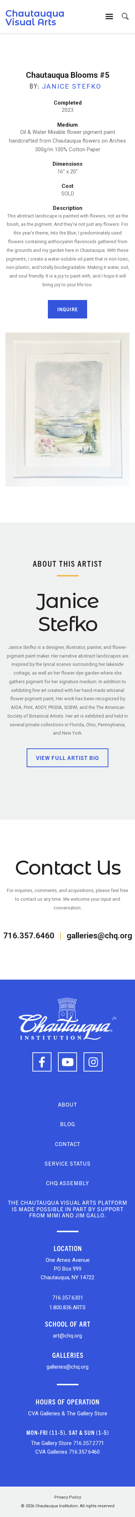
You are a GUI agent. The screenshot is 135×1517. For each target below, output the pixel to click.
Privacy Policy (67, 1497)
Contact (67, 1143)
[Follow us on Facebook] (41, 1062)
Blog (67, 1123)
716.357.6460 (28, 935)
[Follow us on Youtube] (67, 1062)
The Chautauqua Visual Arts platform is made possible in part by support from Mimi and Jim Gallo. (67, 1208)
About (67, 1104)
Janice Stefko (72, 86)
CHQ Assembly (67, 1182)
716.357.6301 (67, 1297)
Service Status (68, 1163)
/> (114, 1018)
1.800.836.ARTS (67, 1307)
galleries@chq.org (99, 935)
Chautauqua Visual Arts (34, 18)
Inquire (67, 309)
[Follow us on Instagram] (93, 1062)
